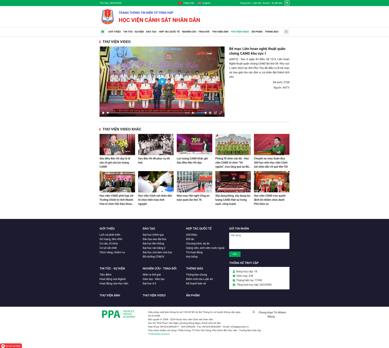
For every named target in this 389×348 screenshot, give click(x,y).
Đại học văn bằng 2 (154, 247)
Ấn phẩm (193, 295)
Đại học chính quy (153, 234)
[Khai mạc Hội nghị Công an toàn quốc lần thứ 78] (194, 181)
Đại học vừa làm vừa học (157, 252)
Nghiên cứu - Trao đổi (160, 268)
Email (266, 3)
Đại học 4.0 (149, 283)
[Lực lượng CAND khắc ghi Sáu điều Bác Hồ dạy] (194, 144)
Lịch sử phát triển (110, 234)
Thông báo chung (196, 274)
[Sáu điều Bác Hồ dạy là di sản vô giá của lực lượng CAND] (117, 144)
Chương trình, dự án (198, 243)
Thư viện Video (117, 42)
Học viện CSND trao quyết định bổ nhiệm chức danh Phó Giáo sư (270, 199)
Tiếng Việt (188, 3)
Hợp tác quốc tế (199, 228)
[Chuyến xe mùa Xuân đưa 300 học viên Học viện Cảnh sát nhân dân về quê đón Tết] (271, 144)
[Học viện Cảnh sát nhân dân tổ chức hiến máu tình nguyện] (156, 181)
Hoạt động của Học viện (114, 283)
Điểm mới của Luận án (199, 279)
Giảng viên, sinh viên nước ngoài (205, 247)
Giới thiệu (107, 228)
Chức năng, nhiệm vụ (112, 252)
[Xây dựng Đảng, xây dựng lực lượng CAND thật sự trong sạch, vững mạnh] (233, 181)
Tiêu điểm (106, 274)
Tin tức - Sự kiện (112, 268)
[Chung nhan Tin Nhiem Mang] (271, 316)
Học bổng (192, 256)
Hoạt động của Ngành (113, 279)
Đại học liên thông (153, 243)
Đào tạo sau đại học (154, 239)
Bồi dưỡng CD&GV (153, 256)
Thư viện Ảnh (110, 295)
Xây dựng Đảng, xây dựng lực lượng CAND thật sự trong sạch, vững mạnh (232, 199)
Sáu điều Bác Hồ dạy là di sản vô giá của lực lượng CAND (115, 162)
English (206, 3)
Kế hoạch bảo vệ (196, 283)
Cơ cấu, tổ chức (109, 243)
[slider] (145, 112)
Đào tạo (149, 228)
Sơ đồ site (277, 3)
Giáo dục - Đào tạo (154, 279)
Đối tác (190, 239)
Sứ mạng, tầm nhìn (111, 239)
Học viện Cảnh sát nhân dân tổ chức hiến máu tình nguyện (155, 199)
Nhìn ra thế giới (152, 274)
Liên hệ (257, 3)
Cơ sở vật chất (108, 247)
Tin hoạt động (194, 252)
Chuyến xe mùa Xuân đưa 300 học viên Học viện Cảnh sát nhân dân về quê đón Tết (271, 162)
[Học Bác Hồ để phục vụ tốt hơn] (156, 144)
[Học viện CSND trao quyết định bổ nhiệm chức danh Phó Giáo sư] (271, 181)
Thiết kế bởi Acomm (159, 334)
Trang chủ (245, 3)
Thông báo (194, 268)
